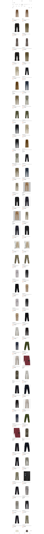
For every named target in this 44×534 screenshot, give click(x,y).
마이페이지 (30, 533)
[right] (31, 4)
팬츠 (14, 2)
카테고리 (19, 533)
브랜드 (24, 533)
